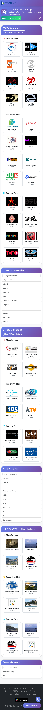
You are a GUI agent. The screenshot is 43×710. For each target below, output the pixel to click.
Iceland (5, 512)
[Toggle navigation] (38, 3)
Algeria (5, 288)
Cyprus (5, 499)
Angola (5, 296)
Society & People (9, 672)
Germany (6, 507)
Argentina (6, 305)
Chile (5, 495)
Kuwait (5, 516)
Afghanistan (7, 280)
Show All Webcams (28, 529)
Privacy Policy (13, 694)
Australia (6, 317)
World (5, 676)
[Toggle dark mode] (38, 699)
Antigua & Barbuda (10, 300)
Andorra (6, 292)
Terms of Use (30, 694)
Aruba (5, 313)
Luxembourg (7, 520)
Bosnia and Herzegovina (12, 491)
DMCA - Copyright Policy (24, 691)
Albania (5, 284)
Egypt (5, 503)
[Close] (40, 17)
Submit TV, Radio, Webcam (15, 688)
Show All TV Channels (12, 32)
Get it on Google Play (12, 18)
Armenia (6, 309)
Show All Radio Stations (13, 334)
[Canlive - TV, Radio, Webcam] (8, 3)
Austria (5, 321)
